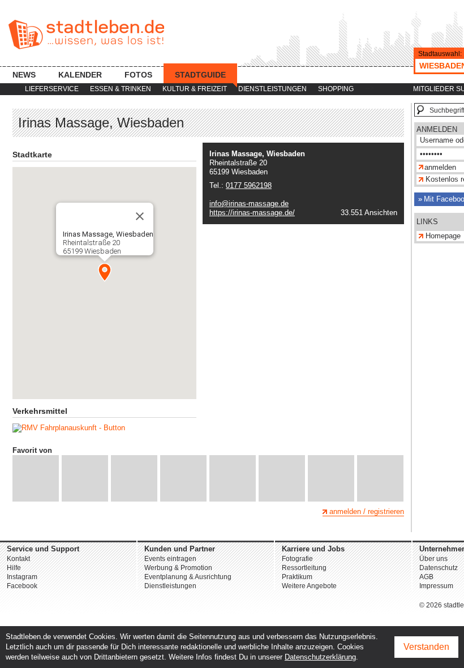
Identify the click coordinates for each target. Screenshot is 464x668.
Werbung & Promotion (178, 568)
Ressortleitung (304, 568)
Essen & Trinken (120, 89)
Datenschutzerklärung (320, 657)
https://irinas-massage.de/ (252, 212)
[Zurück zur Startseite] (86, 34)
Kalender (80, 74)
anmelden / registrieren (366, 511)
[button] (104, 272)
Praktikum (297, 577)
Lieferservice (52, 89)
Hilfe (14, 568)
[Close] (139, 216)
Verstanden (426, 647)
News (24, 74)
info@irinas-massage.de (249, 203)
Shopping (336, 89)
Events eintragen (170, 559)
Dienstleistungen (272, 89)
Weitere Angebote (309, 586)
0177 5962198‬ (249, 185)
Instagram (22, 577)
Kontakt (18, 559)
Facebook (22, 586)
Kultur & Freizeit (194, 89)
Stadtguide (200, 74)
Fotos (138, 74)
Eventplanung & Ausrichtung (187, 577)
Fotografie (297, 559)
